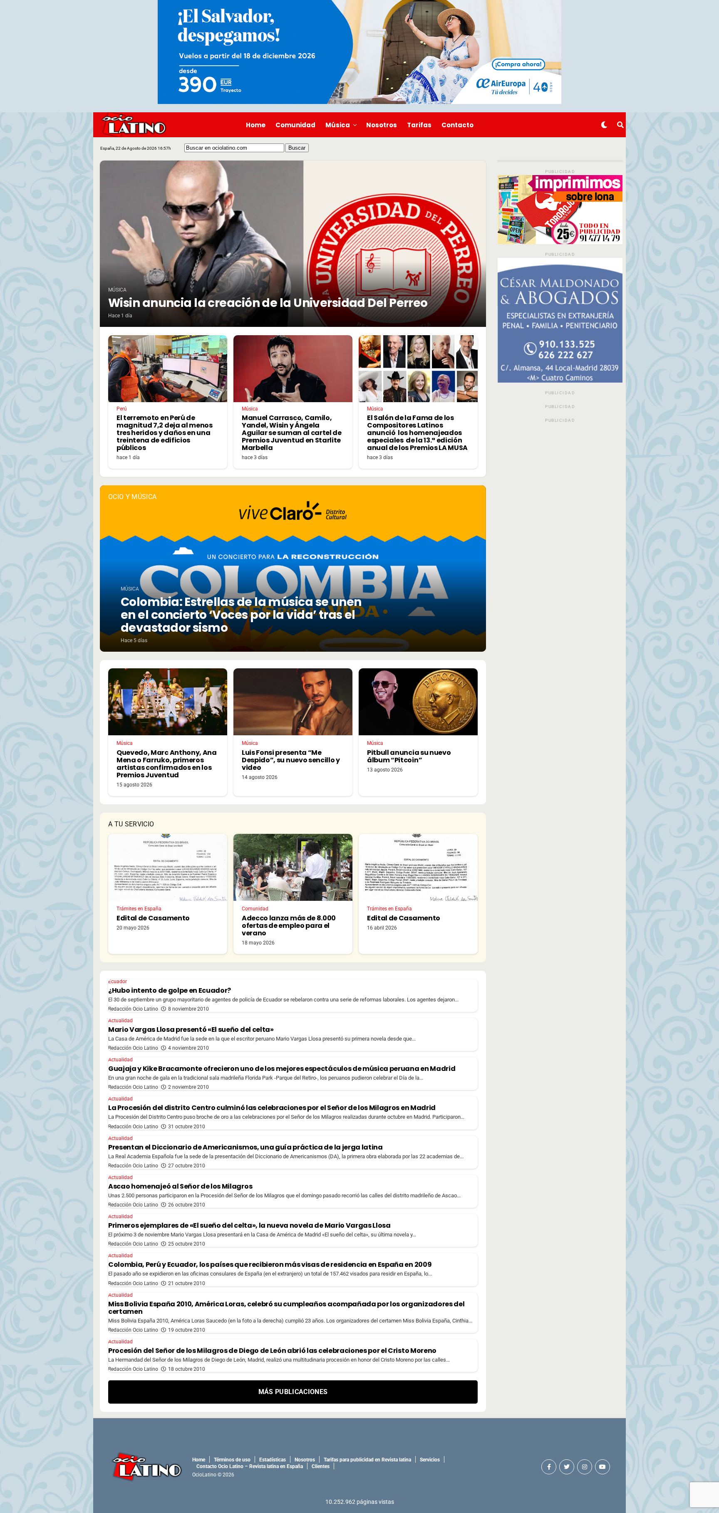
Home (255, 125)
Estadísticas (272, 1460)
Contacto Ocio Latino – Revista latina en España (249, 1466)
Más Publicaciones (292, 1392)
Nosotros (381, 125)
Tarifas (419, 125)
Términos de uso (232, 1460)
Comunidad (295, 125)
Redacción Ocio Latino (133, 1009)
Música (337, 125)
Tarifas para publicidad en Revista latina (367, 1460)
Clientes (321, 1466)
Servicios (430, 1460)
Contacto (457, 125)
